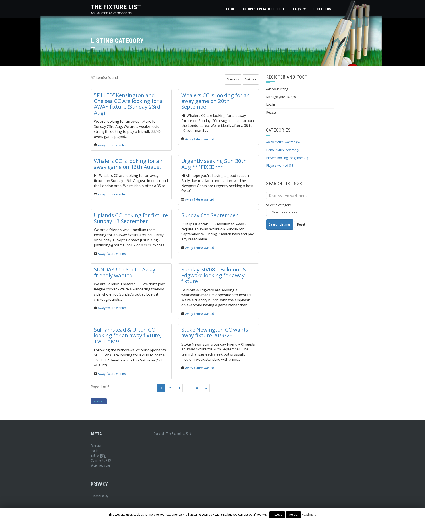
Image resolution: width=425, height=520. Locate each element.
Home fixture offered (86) (284, 150)
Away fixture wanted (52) (284, 142)
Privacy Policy (99, 496)
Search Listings (279, 224)
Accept (277, 514)
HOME (230, 9)
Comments (101, 460)
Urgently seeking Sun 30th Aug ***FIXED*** (214, 163)
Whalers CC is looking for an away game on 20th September (215, 100)
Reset (301, 224)
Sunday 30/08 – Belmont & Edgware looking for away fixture (214, 275)
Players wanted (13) (280, 165)
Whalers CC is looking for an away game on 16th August (128, 163)
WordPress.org (100, 465)
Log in (270, 104)
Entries (98, 455)
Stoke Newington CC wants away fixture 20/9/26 (214, 332)
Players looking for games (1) (287, 158)
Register (272, 112)
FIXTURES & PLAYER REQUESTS (263, 9)
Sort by (250, 79)
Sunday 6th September (209, 215)
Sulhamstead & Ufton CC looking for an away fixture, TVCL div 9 (127, 335)
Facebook (99, 401)
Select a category (278, 205)
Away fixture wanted (112, 145)
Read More (309, 514)
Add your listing (277, 89)
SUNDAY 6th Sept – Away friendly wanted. (124, 272)
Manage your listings (281, 97)
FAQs (297, 9)
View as (232, 79)
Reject (293, 514)
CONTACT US (321, 9)
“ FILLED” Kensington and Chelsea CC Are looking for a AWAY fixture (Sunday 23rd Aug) (128, 103)
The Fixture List (116, 7)
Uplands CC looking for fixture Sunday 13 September (131, 217)
